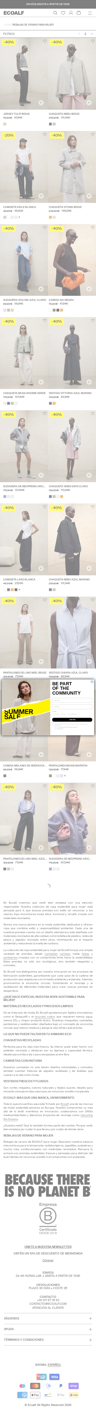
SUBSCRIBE (72, 720)
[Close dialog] (92, 681)
